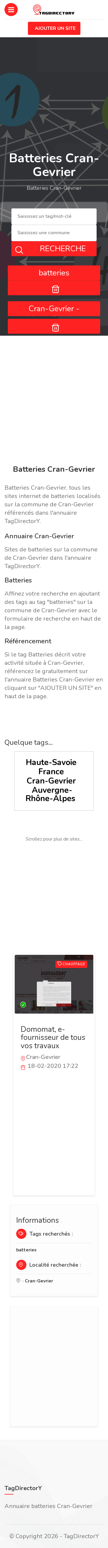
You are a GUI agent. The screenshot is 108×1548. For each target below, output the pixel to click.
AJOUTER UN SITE (55, 28)
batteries (26, 1250)
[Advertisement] (54, 401)
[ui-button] (54, 287)
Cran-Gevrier (51, 781)
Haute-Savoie (51, 762)
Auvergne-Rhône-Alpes (50, 794)
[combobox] (54, 217)
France (51, 771)
